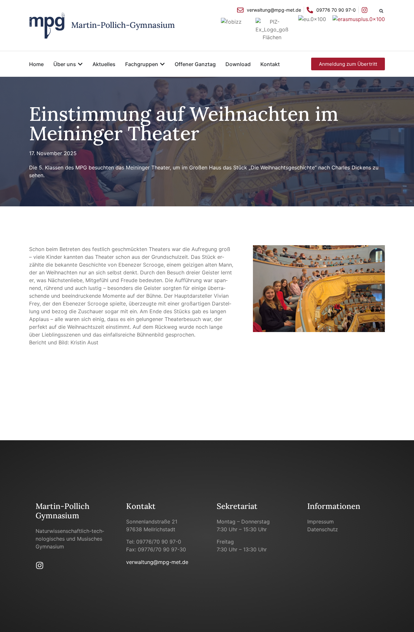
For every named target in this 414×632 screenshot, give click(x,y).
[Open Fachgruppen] (162, 64)
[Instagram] (40, 565)
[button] (381, 11)
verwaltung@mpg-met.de (157, 562)
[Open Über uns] (80, 64)
